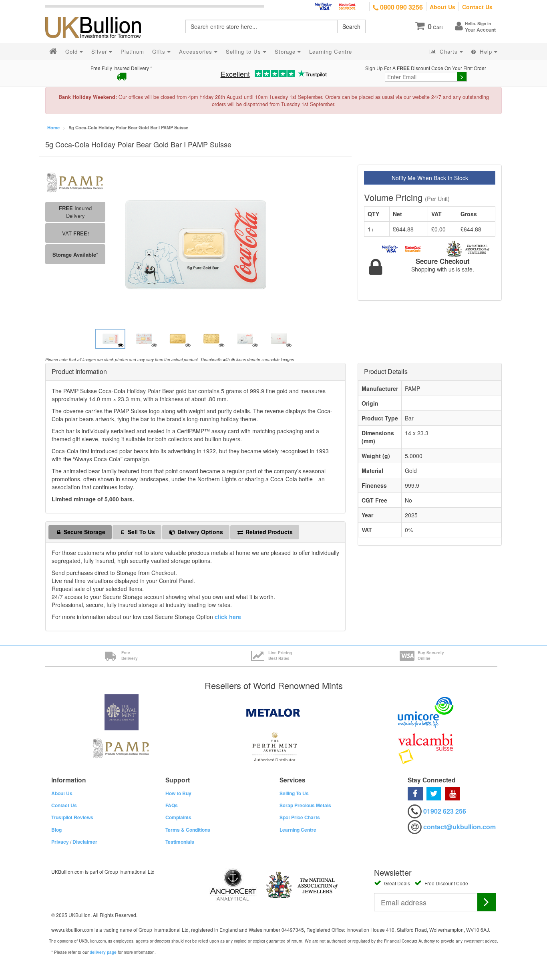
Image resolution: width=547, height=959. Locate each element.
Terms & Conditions (187, 829)
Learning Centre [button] (330, 51)
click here (228, 617)
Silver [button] (100, 51)
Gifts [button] (159, 51)
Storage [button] (286, 51)
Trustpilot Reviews (72, 817)
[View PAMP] (75, 182)
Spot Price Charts (300, 817)
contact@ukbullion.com (459, 826)
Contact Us (477, 7)
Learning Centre (298, 829)
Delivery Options (199, 532)
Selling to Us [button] (244, 51)
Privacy (60, 841)
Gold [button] (72, 51)
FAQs (171, 805)
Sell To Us (140, 532)
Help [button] (486, 51)
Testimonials (179, 841)
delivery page (103, 952)
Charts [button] (449, 51)
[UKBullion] (98, 14)
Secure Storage (83, 532)
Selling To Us (294, 793)
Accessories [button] (196, 51)
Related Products (268, 532)
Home (53, 127)
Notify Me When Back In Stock (430, 178)
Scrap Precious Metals (305, 805)
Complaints (178, 817)
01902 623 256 (444, 811)
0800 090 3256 (400, 7)
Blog (56, 829)
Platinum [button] (132, 51)
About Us (442, 7)
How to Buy (178, 793)
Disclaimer (84, 841)
